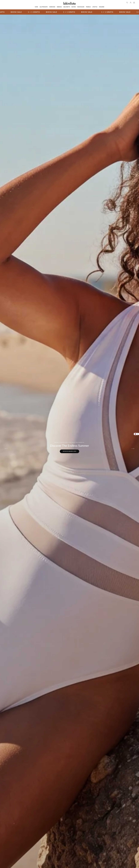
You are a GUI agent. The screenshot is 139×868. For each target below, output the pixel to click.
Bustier (74, 6)
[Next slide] (132, 448)
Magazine (101, 6)
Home (36, 6)
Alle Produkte (44, 6)
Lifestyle (94, 6)
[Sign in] (130, 2)
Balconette (66, 6)
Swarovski (52, 6)
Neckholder (80, 6)
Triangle (88, 6)
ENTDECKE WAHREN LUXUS (69, 451)
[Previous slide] (6, 448)
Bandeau (59, 6)
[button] (127, 2)
